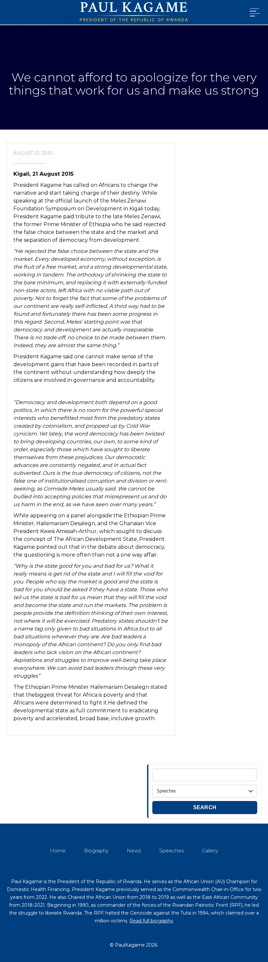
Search (205, 807)
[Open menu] (253, 12)
